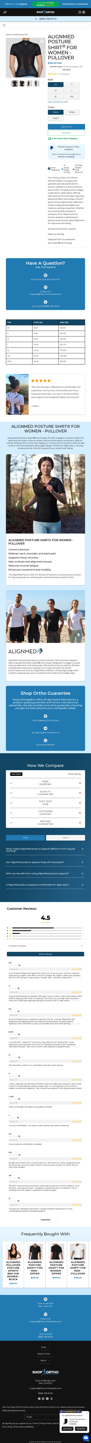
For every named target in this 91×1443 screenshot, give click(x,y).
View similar (67, 1429)
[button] (5, 12)
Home (9, 34)
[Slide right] (43, 83)
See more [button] (76, 978)
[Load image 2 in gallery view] (22, 83)
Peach (56, 118)
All (26, 34)
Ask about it (81, 1429)
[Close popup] (87, 1413)
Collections (18, 34)
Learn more (66, 69)
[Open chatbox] (85, 1438)
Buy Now (66, 133)
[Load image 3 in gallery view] (29, 83)
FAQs (25, 838)
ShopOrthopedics (41, 1442)
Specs (65, 838)
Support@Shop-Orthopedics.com (46, 1388)
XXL (72, 97)
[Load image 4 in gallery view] (36, 83)
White (72, 112)
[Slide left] (8, 83)
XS (56, 84)
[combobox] (81, 946)
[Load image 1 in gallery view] (15, 83)
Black (55, 112)
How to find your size (58, 101)
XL (56, 97)
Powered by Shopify (54, 1442)
